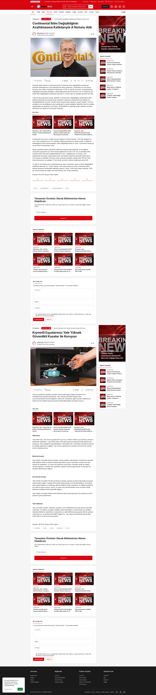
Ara (91, 6)
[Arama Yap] (111, 6)
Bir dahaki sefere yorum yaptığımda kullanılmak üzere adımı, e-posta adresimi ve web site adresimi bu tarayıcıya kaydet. (63, 315)
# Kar (67, 188)
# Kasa (52, 528)
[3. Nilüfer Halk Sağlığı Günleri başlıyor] (112, 96)
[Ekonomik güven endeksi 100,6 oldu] (84, 262)
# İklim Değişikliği (57, 188)
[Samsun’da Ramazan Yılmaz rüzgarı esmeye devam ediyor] (112, 63)
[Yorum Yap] (75, 80)
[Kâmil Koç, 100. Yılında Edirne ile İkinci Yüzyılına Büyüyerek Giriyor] (42, 126)
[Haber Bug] (44, 6)
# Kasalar (59, 528)
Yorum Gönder (38, 319)
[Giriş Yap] (119, 6)
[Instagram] (124, 692)
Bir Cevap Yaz (37, 281)
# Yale (67, 528)
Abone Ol (105, 6)
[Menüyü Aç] (32, 6)
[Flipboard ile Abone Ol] (47, 80)
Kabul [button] (20, 689)
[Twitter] (120, 692)
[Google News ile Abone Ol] (38, 80)
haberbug (40, 33)
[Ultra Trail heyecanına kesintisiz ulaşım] (112, 34)
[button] (115, 6)
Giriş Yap (49, 319)
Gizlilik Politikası (8, 689)
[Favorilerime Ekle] (71, 80)
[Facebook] (116, 692)
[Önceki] (41, 1)
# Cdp (35, 188)
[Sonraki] (43, 1)
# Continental (44, 188)
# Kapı (45, 528)
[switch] (123, 12)
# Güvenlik (37, 528)
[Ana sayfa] (32, 12)
